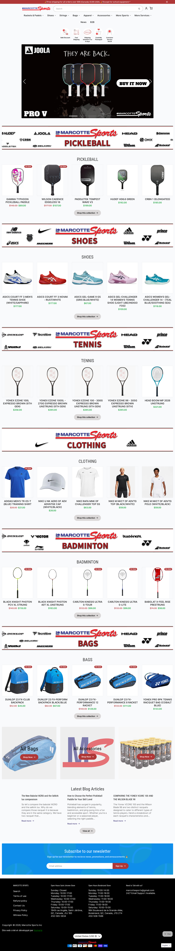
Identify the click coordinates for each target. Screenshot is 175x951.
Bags (75, 15)
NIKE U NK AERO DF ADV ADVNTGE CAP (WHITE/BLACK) (52, 504)
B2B (92, 22)
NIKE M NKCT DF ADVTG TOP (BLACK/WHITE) (123, 503)
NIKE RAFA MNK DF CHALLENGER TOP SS (87, 503)
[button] (24, 81)
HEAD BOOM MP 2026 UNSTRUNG (157, 402)
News (83, 22)
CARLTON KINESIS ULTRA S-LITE (122, 603)
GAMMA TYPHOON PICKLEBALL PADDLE (18, 201)
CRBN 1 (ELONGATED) (157, 199)
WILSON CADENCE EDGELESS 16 (52, 201)
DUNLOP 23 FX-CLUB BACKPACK (17, 701)
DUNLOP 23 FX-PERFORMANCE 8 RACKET (122, 701)
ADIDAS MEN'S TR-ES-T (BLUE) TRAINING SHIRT (17, 503)
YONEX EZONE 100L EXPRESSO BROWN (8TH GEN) (17, 403)
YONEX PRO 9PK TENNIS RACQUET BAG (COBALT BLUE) (157, 702)
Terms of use (19, 896)
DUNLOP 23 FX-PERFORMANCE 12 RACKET (87, 702)
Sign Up (119, 866)
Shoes (50, 15)
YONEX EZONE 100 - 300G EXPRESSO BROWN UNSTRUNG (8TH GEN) (87, 403)
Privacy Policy (20, 910)
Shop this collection (86, 213)
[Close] (167, 2)
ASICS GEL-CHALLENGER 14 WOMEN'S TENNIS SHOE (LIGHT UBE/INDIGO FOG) (122, 301)
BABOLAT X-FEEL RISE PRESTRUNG (157, 603)
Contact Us (19, 905)
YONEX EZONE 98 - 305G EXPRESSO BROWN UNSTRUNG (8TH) (122, 403)
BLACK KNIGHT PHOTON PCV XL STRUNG (17, 603)
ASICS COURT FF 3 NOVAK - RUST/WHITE (52, 298)
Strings (63, 15)
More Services (142, 15)
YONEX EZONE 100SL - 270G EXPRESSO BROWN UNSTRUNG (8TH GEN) (52, 403)
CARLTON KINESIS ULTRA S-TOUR (87, 603)
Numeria (38, 930)
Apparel (88, 15)
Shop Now (27, 757)
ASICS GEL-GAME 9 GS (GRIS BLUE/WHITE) (87, 298)
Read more (26, 821)
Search (16, 891)
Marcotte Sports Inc (32, 925)
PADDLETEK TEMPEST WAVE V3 (87, 201)
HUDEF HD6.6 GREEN (122, 199)
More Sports (122, 15)
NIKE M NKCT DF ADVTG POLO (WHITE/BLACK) (158, 503)
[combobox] (94, 9)
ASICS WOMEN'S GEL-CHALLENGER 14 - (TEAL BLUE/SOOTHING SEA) (157, 299)
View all (86, 831)
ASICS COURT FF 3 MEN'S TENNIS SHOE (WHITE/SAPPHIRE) (17, 299)
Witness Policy (20, 915)
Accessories (103, 15)
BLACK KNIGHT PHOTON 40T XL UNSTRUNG (52, 603)
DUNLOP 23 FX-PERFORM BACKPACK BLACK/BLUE (52, 701)
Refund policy (20, 901)
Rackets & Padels (33, 15)
